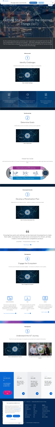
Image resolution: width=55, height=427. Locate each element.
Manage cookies (13, 419)
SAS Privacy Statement (18, 408)
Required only (16, 416)
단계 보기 (35, 5)
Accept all (9, 416)
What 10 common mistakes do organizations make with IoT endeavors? (46, 102)
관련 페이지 (41, 5)
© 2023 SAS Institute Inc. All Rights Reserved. (32, 422)
